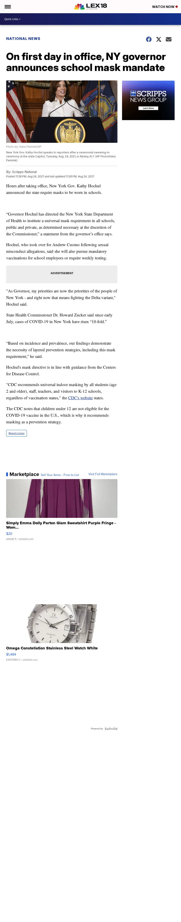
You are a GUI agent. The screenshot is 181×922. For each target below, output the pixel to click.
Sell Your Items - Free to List (60, 475)
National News (23, 38)
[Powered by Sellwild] (111, 728)
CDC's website (80, 397)
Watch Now (163, 7)
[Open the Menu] (7, 6)
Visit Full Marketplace (103, 474)
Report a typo (17, 433)
